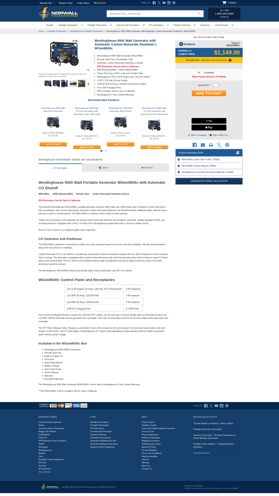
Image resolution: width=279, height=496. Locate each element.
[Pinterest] (174, 2)
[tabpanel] (53, 128)
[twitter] (211, 406)
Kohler (41, 425)
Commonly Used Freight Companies (158, 428)
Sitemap (145, 462)
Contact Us (147, 469)
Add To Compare (197, 135)
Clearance (205, 25)
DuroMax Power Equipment (51, 459)
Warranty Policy (149, 447)
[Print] (211, 145)
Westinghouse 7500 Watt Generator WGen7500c (121, 109)
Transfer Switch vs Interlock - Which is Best (213, 423)
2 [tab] (106, 151)
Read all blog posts (201, 453)
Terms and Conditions (152, 453)
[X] (159, 2)
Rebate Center (66, 3)
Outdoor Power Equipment (102, 447)
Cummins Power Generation (52, 428)
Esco (41, 456)
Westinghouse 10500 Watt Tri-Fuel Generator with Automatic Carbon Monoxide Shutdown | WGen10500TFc (154, 112)
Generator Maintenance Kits (103, 441)
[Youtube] (164, 2)
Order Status (83, 3)
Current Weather (149, 450)
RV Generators (156, 25)
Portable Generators (97, 25)
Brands (49, 25)
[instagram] (221, 406)
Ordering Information (151, 444)
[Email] (203, 145)
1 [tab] (101, 151)
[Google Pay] (209, 121)
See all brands (45, 472)
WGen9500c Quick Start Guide (194, 159)
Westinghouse (45, 450)
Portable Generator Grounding (207, 429)
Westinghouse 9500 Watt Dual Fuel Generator (53, 109)
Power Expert (221, 25)
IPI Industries (45, 469)
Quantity (204, 85)
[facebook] (206, 406)
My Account (99, 3)
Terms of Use (148, 431)
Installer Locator (149, 425)
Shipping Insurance (150, 441)
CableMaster (44, 434)
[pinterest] (227, 406)
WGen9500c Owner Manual (192, 166)
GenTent (42, 465)
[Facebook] (154, 2)
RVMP (41, 444)
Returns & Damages (151, 437)
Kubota (42, 453)
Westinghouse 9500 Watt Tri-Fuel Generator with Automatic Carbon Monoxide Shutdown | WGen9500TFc (86, 112)
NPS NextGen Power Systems (52, 441)
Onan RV (43, 437)
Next (88, 84)
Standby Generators (68, 25)
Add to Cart (53, 144)
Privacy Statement (150, 434)
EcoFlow (42, 462)
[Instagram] (169, 2)
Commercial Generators (127, 25)
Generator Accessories (100, 437)
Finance (145, 459)
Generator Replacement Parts (104, 444)
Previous (42, 84)
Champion (43, 447)
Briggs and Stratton (47, 431)
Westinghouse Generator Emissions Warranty (201, 172)
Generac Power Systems (50, 422)
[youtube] (216, 406)
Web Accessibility (149, 456)
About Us (146, 465)
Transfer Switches (181, 25)
